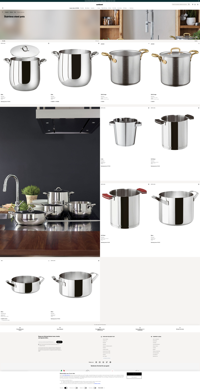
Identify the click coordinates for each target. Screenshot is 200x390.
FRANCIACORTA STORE (106, 352)
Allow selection (134, 377)
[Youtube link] (100, 362)
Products (6, 12)
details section (97, 383)
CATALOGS (154, 342)
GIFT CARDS (105, 356)
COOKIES (154, 347)
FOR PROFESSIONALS (156, 344)
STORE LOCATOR (105, 349)
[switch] (76, 388)
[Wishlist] (48, 43)
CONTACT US (105, 340)
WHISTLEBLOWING (156, 352)
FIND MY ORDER (105, 339)
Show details (100, 387)
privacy (39, 350)
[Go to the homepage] (99, 4)
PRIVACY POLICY (155, 346)
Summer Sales (103, 1)
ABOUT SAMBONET (156, 339)
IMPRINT (154, 349)
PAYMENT (104, 347)
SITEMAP (104, 354)
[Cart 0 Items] (197, 4)
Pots (15, 12)
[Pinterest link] (110, 362)
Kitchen (11, 12)
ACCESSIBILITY (155, 354)
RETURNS (104, 342)
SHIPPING (104, 344)
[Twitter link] (107, 362)
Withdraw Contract (107, 358)
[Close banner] (198, 1)
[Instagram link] (96, 362)
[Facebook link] (103, 362)
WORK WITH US (155, 356)
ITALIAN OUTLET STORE (106, 351)
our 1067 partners (66, 375)
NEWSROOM (155, 340)
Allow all (134, 373)
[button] (82, 8)
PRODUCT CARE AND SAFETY (107, 346)
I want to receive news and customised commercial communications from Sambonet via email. (49, 345)
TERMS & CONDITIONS (156, 351)
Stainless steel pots (20, 12)
